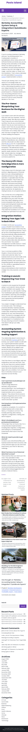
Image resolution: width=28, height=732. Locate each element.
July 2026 (4, 661)
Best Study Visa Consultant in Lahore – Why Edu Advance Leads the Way (14, 514)
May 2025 (4, 683)
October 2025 (5, 676)
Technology (5, 720)
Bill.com (8, 144)
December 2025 (6, 672)
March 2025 (5, 687)
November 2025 (6, 674)
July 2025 (4, 679)
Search (4, 603)
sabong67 (4, 640)
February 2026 (5, 668)
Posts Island (14, 2)
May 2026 (4, 664)
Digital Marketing (6, 705)
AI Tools (4, 700)
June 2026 (4, 663)
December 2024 (6, 693)
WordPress (22, 729)
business (15, 340)
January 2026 (5, 670)
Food (3, 709)
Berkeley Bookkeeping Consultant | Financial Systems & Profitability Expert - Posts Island (12, 590)
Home (3, 713)
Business (4, 474)
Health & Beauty (6, 711)
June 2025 (4, 681)
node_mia (5, 635)
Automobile (5, 702)
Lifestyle (4, 715)
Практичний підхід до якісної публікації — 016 (13, 614)
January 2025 (5, 691)
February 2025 (6, 689)
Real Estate (5, 719)
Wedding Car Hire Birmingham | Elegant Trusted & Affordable (12, 567)
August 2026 (5, 659)
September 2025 (6, 678)
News (3, 717)
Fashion (4, 707)
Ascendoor (9, 729)
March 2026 (5, 666)
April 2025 (4, 685)
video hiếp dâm (6, 644)
